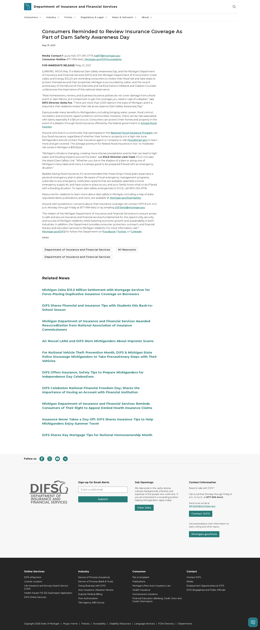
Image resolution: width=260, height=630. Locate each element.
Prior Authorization (88, 598)
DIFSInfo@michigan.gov (130, 207)
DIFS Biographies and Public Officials (206, 590)
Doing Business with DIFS (92, 585)
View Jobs (144, 507)
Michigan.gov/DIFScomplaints (103, 59)
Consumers (31, 17)
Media (190, 581)
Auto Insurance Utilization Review (96, 590)
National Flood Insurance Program (132, 132)
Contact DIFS (200, 513)
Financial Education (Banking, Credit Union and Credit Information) (156, 600)
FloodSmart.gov (137, 140)
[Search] (234, 7)
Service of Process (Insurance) (94, 577)
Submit (103, 499)
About (145, 17)
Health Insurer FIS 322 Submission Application (48, 593)
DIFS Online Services (35, 597)
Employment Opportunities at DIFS (205, 585)
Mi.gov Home (70, 623)
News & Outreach (122, 17)
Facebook (109, 231)
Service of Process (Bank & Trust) (95, 581)
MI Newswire (127, 249)
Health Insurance (141, 590)
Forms (68, 17)
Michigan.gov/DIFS (53, 231)
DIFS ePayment (32, 577)
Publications (138, 581)
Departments (185, 623)
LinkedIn (136, 231)
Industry (51, 17)
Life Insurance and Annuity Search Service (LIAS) (46, 587)
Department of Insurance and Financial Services (77, 249)
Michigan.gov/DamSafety (125, 197)
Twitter (121, 231)
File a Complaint (140, 577)
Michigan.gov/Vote (204, 534)
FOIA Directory (166, 623)
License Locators (33, 581)
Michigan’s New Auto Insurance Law (151, 585)
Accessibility (99, 623)
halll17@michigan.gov (107, 55)
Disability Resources (120, 623)
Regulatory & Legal (92, 17)
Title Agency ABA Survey (91, 602)
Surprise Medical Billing (90, 594)
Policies (85, 623)
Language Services (144, 623)
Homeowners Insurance (145, 594)
